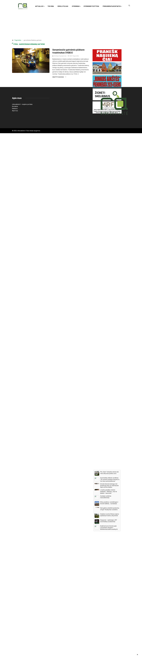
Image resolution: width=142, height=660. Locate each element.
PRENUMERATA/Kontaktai (112, 6)
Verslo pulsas (62, 6)
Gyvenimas (76, 6)
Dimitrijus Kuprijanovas (60, 56)
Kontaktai (15, 106)
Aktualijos (39, 6)
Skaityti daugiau (58, 77)
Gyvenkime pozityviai (91, 6)
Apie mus (15, 110)
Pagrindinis (17, 40)
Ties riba (51, 6)
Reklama (14, 108)
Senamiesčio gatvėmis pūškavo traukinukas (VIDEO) (68, 51)
